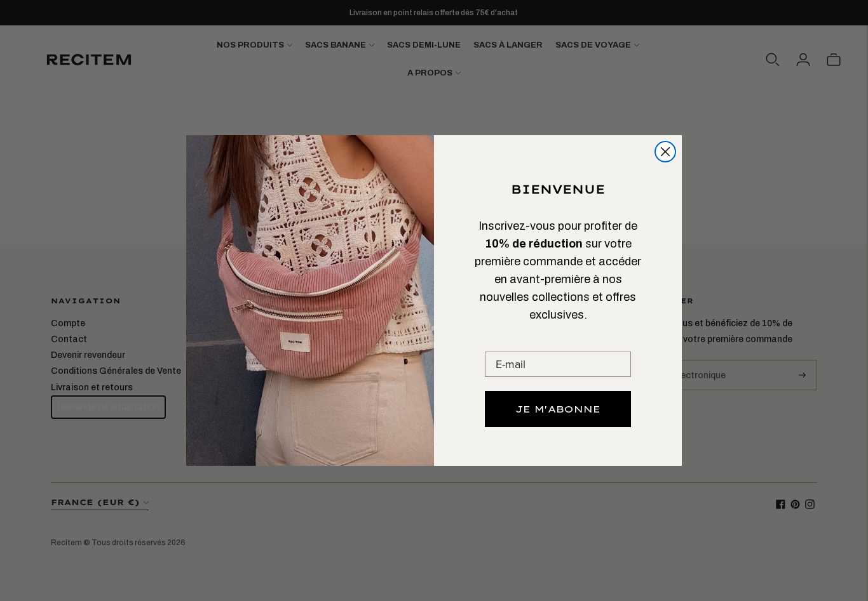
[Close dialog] (665, 152)
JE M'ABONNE (557, 409)
